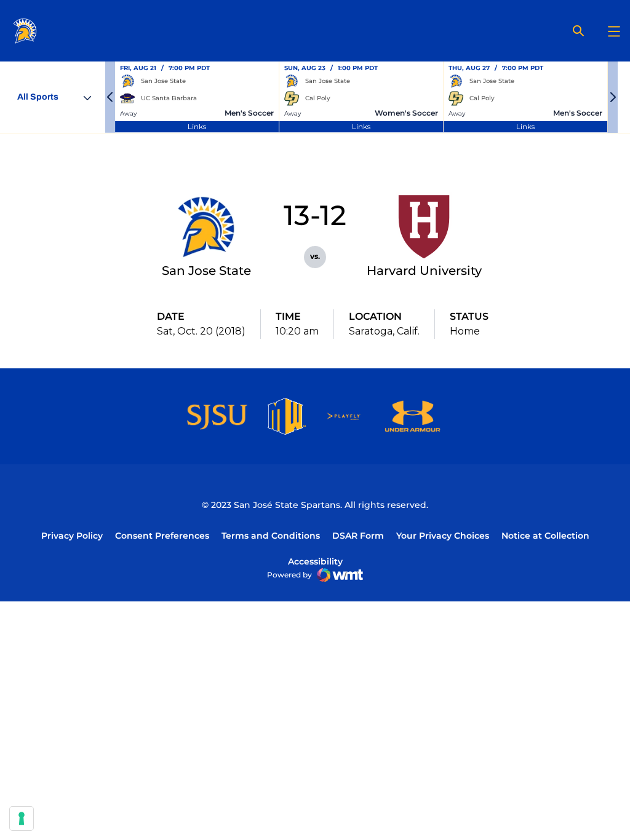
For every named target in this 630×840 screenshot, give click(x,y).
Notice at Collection (545, 535)
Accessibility (315, 561)
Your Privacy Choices (442, 535)
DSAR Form (358, 535)
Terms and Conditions (270, 535)
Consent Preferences (162, 535)
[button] (110, 97)
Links (197, 126)
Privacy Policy (72, 535)
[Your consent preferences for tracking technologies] (21, 818)
